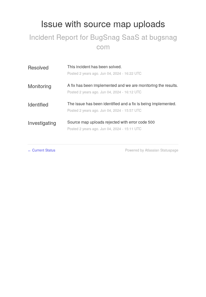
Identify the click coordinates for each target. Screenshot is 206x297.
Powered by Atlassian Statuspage (151, 150)
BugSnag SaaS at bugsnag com (133, 41)
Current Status (41, 150)
